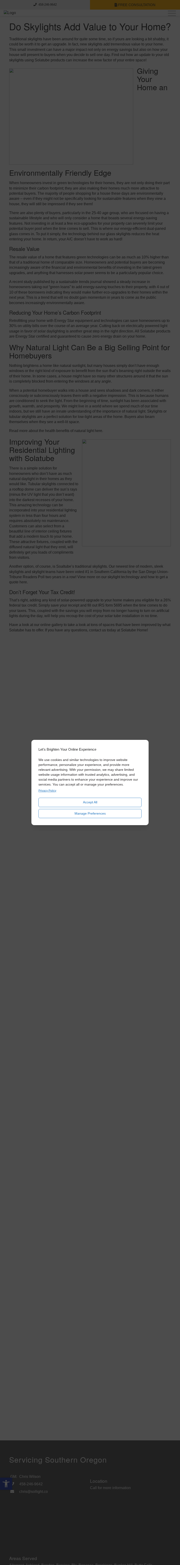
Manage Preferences (90, 813)
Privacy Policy (47, 790)
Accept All (90, 802)
